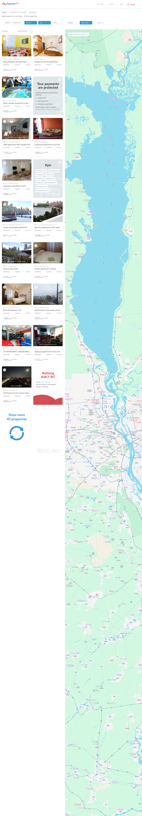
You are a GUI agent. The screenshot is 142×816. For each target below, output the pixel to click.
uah (10, 70)
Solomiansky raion (41, 186)
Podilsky (38, 182)
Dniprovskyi (49, 175)
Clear (99, 23)
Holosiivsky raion (41, 171)
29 (54, 451)
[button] (139, 32)
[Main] (10, 4)
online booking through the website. (48, 109)
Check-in (8, 23)
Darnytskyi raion (54, 171)
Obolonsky (39, 178)
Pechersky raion (50, 178)
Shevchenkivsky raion (42, 190)
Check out (17, 23)
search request (45, 382)
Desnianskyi (39, 175)
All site (111, 4)
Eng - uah (100, 4)
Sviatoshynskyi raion (50, 182)
